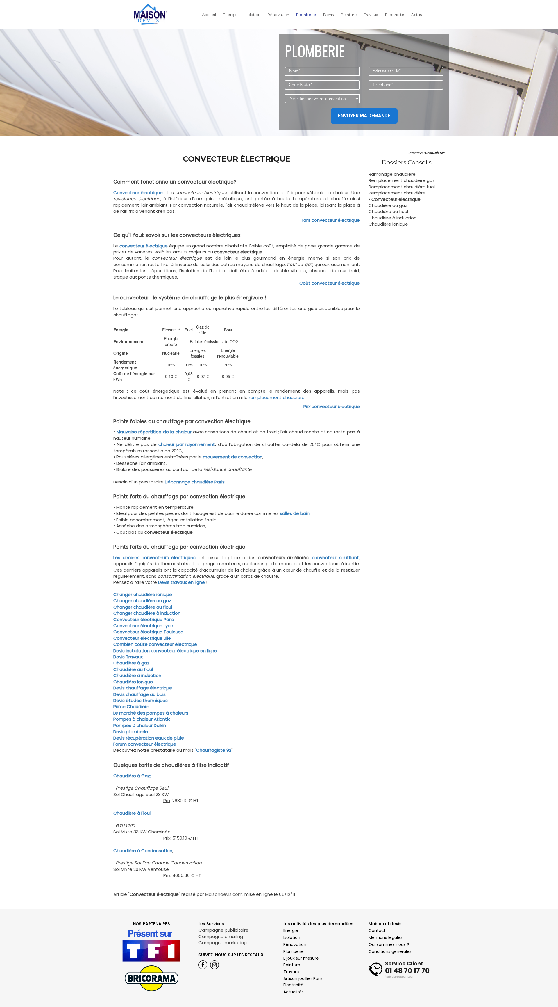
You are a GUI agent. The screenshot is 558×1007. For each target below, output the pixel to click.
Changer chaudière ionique (142, 594)
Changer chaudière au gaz (142, 601)
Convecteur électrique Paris (143, 619)
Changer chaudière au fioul (142, 607)
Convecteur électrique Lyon (143, 626)
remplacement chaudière (277, 397)
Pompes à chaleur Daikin (139, 725)
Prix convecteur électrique (331, 406)
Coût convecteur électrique (329, 283)
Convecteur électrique (138, 192)
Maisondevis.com (223, 894)
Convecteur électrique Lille (142, 638)
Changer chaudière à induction (146, 613)
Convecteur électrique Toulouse (148, 632)
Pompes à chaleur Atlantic (142, 719)
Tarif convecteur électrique (330, 220)
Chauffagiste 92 (213, 750)
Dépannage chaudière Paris (195, 482)
